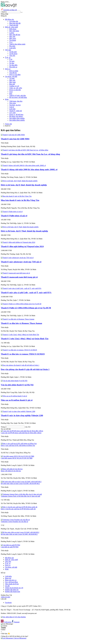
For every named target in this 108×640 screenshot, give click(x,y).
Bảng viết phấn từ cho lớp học (11, 471)
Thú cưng (12, 103)
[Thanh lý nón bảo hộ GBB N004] (13, 135)
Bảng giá (8, 578)
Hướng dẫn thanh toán (12, 591)
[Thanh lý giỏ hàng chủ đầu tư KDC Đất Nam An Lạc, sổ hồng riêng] (24, 150)
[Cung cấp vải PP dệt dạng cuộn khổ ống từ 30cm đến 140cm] (22, 431)
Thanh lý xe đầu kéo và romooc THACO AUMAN (23, 354)
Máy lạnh (12, 82)
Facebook (8, 602)
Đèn (10, 93)
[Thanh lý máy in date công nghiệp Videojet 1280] (18, 411)
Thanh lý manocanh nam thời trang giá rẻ (19, 277)
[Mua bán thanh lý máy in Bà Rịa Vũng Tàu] (16, 196)
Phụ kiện (12, 46)
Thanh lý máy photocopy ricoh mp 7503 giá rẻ (21, 262)
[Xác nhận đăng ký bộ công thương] (13, 617)
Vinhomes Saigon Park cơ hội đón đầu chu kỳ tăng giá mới (20, 496)
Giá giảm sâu (13, 21)
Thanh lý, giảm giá (15, 111)
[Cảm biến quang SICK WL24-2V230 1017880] (17, 456)
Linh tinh (12, 109)
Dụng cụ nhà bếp (15, 90)
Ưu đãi (7, 586)
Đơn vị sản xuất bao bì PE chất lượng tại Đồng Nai (18, 445)
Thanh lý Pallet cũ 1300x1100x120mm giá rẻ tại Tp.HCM (26, 308)
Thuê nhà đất (13, 25)
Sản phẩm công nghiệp (17, 118)
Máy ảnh (12, 36)
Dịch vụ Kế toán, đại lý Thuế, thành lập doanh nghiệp (24, 231)
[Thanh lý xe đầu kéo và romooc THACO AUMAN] (19, 350)
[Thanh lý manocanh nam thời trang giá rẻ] (15, 273)
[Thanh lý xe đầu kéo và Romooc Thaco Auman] (17, 319)
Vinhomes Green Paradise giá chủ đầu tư (14, 521)
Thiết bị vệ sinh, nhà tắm (17, 95)
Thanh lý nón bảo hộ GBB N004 (15, 139)
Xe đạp (11, 63)
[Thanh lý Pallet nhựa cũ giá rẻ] (12, 211)
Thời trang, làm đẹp (15, 101)
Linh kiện (12, 48)
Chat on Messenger (19, 638)
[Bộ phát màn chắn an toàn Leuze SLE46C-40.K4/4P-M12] (21, 482)
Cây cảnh (12, 113)
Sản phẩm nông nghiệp (17, 120)
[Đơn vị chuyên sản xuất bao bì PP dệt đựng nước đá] (19, 507)
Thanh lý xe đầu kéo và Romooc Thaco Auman (21, 323)
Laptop (11, 33)
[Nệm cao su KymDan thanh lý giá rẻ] (14, 396)
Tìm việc (12, 55)
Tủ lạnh (11, 78)
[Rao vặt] (9, 7)
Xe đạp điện (13, 65)
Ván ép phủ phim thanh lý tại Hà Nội (17, 385)
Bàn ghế (12, 84)
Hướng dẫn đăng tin (11, 590)
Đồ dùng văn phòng (16, 116)
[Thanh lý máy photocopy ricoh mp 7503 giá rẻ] (17, 258)
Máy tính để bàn (14, 35)
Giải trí (11, 107)
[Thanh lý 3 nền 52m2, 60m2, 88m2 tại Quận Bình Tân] (20, 334)
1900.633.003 (5, 597)
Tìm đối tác (13, 73)
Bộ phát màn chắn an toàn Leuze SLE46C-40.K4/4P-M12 (20, 483)
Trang (3, 427)
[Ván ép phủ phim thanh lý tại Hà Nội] (14, 381)
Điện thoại (12, 29)
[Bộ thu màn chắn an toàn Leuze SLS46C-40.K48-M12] (20, 532)
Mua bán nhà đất (14, 23)
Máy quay (12, 38)
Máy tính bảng (14, 31)
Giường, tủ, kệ (14, 86)
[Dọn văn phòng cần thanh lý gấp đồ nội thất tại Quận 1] (20, 365)
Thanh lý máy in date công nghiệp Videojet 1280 (22, 415)
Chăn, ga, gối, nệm (15, 88)
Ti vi (10, 42)
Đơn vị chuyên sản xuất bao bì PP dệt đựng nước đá (18, 509)
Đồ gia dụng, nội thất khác (18, 97)
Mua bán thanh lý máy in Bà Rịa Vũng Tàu (20, 200)
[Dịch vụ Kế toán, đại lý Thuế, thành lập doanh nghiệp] (19, 227)
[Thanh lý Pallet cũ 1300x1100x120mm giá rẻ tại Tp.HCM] (21, 304)
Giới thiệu (8, 576)
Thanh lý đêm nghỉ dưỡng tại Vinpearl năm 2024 (22, 246)
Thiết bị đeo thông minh (17, 44)
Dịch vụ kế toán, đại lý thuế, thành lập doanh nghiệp (24, 185)
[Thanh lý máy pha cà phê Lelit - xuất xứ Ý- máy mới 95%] (21, 288)
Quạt (11, 92)
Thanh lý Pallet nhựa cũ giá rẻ (14, 216)
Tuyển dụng (13, 54)
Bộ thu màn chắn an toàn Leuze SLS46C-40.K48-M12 (19, 534)
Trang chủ (8, 124)
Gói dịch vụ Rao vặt (10, 10)
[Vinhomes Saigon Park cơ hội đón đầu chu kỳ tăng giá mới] (21, 494)
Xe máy (12, 61)
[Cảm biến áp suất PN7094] (10, 545)
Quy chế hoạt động (11, 582)
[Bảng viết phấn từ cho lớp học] (12, 469)
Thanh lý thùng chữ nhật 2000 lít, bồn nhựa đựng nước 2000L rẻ (29, 169)
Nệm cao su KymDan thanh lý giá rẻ (16, 400)
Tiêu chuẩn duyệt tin (12, 584)
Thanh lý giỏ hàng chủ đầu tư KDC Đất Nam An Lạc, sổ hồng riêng (30, 154)
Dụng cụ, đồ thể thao (16, 114)
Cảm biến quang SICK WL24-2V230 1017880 (16, 458)
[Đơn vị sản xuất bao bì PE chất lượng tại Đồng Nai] (19, 443)
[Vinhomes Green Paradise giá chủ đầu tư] (15, 520)
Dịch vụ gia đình (14, 74)
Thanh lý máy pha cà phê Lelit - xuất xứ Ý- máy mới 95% (26, 292)
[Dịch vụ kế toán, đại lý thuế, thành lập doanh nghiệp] (19, 181)
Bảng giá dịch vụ (10, 580)
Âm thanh (12, 40)
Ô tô (10, 59)
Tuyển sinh (13, 52)
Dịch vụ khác (13, 71)
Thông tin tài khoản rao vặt (14, 588)
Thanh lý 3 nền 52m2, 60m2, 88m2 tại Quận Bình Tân (24, 338)
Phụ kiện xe (13, 67)
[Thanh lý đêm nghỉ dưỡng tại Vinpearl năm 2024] (18, 242)
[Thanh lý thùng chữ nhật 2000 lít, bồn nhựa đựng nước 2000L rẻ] (23, 165)
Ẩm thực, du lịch (15, 105)
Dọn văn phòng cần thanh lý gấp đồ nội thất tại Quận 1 (25, 369)
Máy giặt (12, 80)
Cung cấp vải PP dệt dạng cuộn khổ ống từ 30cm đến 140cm (21, 433)
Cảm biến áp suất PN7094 (9, 547)
